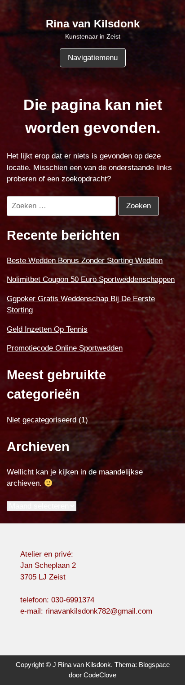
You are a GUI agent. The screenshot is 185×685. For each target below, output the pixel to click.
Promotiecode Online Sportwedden (65, 348)
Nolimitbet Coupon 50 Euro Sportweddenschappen (91, 279)
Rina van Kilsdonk (93, 24)
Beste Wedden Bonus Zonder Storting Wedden (85, 260)
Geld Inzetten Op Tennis (47, 329)
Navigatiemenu (93, 57)
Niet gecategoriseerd (41, 420)
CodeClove (100, 675)
